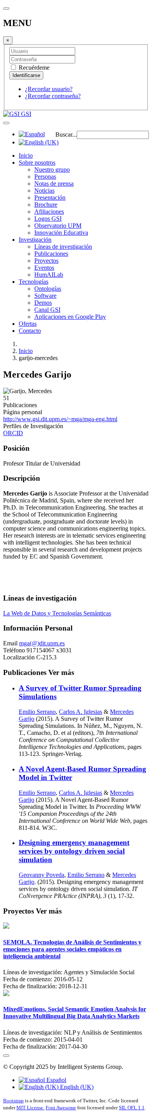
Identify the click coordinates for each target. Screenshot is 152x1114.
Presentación (49, 197)
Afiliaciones (49, 211)
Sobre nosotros (37, 162)
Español (55, 1080)
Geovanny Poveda (41, 875)
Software (45, 295)
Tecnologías (33, 281)
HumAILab (48, 274)
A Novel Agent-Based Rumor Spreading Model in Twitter (82, 773)
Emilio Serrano (37, 711)
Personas (45, 176)
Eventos (44, 267)
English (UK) (76, 1087)
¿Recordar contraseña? (53, 96)
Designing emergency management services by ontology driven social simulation (74, 851)
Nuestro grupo (52, 169)
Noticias (44, 190)
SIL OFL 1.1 (132, 1107)
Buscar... (66, 134)
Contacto (30, 330)
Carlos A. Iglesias (80, 711)
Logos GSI (48, 218)
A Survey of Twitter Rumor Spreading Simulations (80, 692)
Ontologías (47, 288)
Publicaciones (51, 253)
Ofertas (28, 323)
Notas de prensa (54, 183)
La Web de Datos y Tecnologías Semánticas (57, 613)
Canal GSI (47, 309)
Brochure (45, 204)
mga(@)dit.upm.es (42, 643)
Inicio (26, 155)
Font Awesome (61, 1107)
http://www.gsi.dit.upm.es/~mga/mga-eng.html (60, 419)
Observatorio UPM (57, 225)
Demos (43, 302)
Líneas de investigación (63, 246)
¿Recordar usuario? (48, 89)
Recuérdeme (33, 67)
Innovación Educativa (61, 232)
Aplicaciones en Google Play (70, 316)
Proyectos (46, 260)
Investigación (35, 239)
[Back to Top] (6, 1055)
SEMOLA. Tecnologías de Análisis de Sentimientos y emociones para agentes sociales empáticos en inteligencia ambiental (72, 949)
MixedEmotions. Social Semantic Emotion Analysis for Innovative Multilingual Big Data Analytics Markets (74, 1012)
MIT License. (30, 1107)
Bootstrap (13, 1100)
